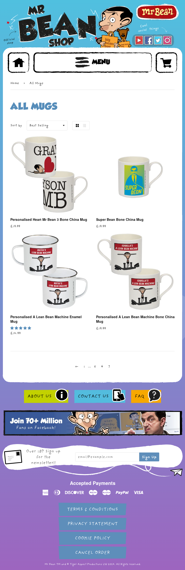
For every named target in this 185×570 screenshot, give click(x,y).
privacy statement (92, 524)
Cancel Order (92, 553)
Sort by (16, 125)
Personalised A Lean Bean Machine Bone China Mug (135, 319)
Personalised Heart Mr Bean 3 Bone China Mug (48, 219)
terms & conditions (92, 509)
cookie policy (92, 538)
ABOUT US (39, 396)
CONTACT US (93, 396)
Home (14, 83)
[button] (21, 328)
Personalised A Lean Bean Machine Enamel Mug (46, 319)
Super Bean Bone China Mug (120, 219)
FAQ (139, 396)
